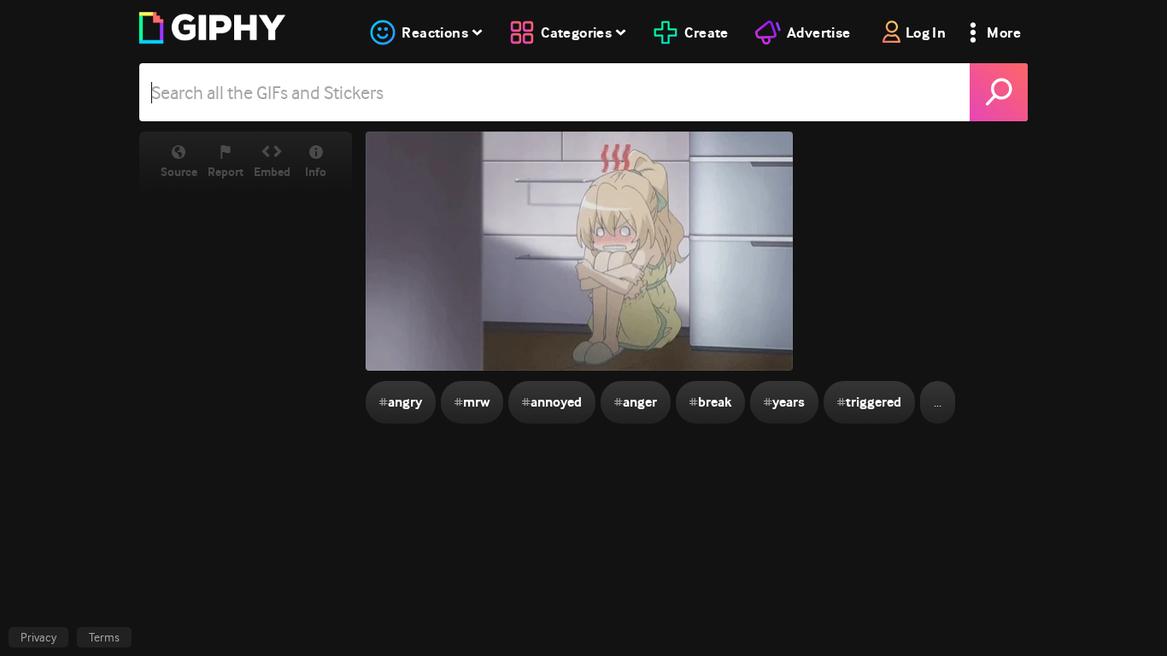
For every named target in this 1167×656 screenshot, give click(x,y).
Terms (104, 637)
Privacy (38, 637)
